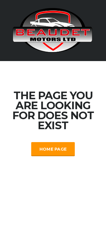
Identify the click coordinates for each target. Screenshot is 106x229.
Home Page (53, 149)
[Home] (53, 30)
